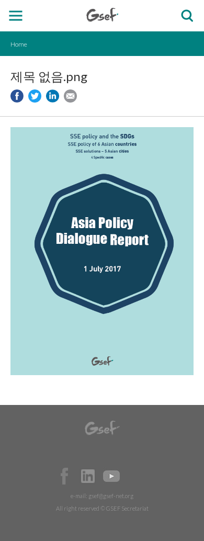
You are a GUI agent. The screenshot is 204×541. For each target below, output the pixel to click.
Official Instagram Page (135, 476)
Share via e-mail (70, 96)
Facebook (64, 476)
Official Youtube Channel (111, 476)
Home (18, 44)
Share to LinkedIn (52, 96)
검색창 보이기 (187, 16)
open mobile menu (16, 16)
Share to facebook (17, 96)
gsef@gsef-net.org (110, 495)
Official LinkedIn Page (88, 476)
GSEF (102, 15)
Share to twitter (34, 96)
